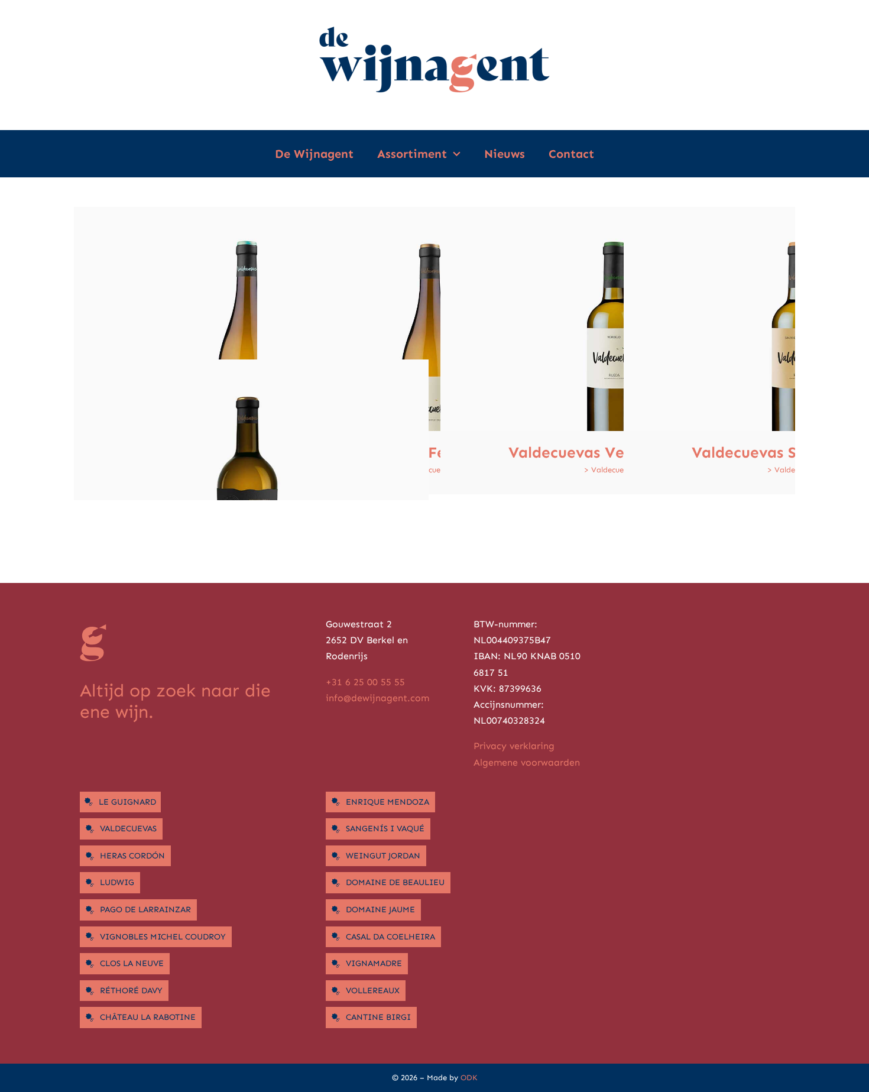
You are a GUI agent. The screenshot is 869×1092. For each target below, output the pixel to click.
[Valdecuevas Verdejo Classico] (617, 350)
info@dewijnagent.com (377, 698)
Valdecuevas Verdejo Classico (617, 452)
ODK (469, 1077)
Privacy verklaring (514, 745)
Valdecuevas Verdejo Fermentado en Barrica (434, 452)
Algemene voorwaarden (527, 762)
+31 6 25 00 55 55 (365, 682)
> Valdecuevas (609, 469)
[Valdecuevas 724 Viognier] (251, 350)
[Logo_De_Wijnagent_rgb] (434, 28)
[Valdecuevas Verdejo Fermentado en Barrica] (434, 350)
